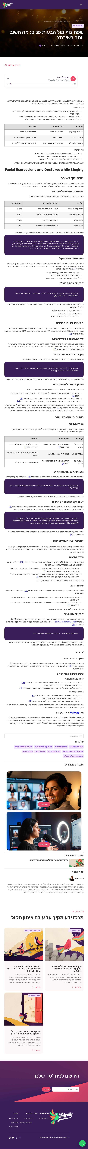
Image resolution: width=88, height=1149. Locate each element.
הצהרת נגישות (13, 1127)
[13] (23, 682)
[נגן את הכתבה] (73, 78)
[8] (70, 334)
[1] (55, 349)
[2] (73, 396)
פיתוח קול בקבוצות (26, 1122)
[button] (81, 4)
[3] (29, 477)
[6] (33, 695)
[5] (55, 295)
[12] (26, 590)
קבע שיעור (44, 804)
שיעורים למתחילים (45, 1118)
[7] (75, 269)
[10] (71, 488)
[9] (77, 523)
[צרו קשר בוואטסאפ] (82, 1143)
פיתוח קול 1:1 (28, 1118)
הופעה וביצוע (68, 21)
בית (82, 21)
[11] (22, 562)
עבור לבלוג (79, 911)
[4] (26, 447)
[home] (7, 5)
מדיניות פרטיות (13, 1118)
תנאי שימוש (14, 1122)
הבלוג (77, 21)
